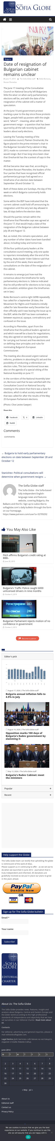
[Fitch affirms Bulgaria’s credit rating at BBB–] (19, 535)
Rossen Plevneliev (10, 82)
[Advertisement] (27, 825)
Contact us (6, 1107)
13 (35, 1068)
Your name (7, 929)
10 (13, 1068)
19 (27, 1073)
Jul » (31, 1090)
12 (27, 1068)
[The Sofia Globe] (5, 19)
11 (20, 1068)
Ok (28, 1137)
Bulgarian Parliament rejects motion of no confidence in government (26, 622)
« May (24, 1090)
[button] (27, 656)
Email (5, 917)
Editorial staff (7, 1103)
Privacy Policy (7, 1111)
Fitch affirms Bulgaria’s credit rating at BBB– (24, 557)
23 (5, 1078)
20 (35, 1073)
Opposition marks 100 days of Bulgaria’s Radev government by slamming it (26, 735)
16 (5, 1073)
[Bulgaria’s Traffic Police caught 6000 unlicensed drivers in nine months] (19, 568)
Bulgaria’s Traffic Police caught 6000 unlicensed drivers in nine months (23, 589)
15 (50, 1068)
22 (50, 1073)
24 (13, 1078)
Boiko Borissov (44, 79)
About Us (6, 1098)
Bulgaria (8, 59)
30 (5, 1083)
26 (27, 1078)
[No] (51, 1132)
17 (13, 1073)
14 (42, 1068)
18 (20, 1073)
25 (20, 1078)
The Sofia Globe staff (28, 79)
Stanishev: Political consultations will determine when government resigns (24, 474)
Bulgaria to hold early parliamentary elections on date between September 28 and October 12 (27, 457)
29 (50, 1078)
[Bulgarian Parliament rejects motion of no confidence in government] (19, 601)
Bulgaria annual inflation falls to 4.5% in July (26, 695)
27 (35, 1078)
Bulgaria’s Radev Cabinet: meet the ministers (25, 776)
